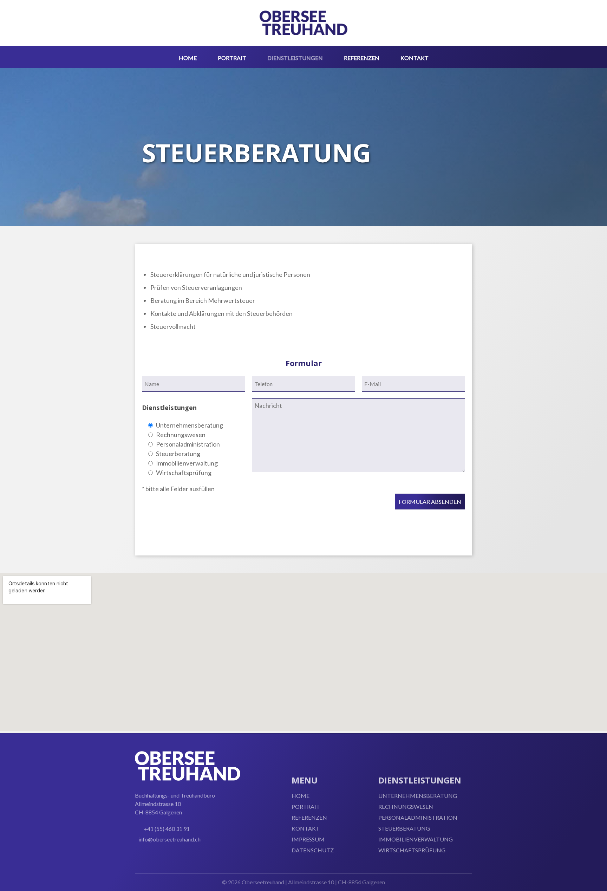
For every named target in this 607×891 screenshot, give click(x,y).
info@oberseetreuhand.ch (169, 839)
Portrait (306, 806)
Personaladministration (417, 817)
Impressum (308, 839)
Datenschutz (313, 850)
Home (300, 795)
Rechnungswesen (405, 806)
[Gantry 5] (303, 23)
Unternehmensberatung (417, 795)
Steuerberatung (404, 828)
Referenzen (309, 817)
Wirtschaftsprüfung (411, 850)
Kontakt (306, 828)
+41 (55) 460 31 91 (167, 828)
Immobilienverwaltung (415, 839)
